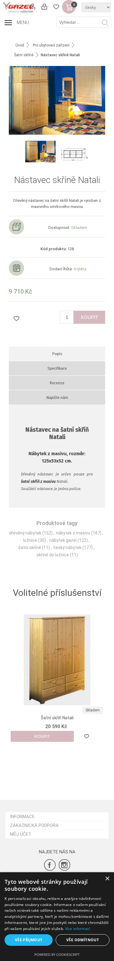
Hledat (104, 22)
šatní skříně (29, 547)
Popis (57, 353)
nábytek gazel (63, 540)
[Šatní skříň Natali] (57, 660)
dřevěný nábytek (25, 533)
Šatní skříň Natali (57, 717)
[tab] (57, 354)
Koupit (89, 317)
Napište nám (57, 397)
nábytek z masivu (73, 533)
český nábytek (67, 547)
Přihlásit (44, 7)
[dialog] (57, 916)
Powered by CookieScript (57, 954)
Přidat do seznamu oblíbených (86, 736)
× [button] (107, 878)
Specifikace (57, 368)
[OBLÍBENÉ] (56, 7)
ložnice (30, 540)
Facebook (50, 865)
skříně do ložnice (52, 554)
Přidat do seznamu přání (16, 318)
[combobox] (84, 22)
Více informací (77, 928)
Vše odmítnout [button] (82, 939)
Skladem (92, 710)
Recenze (57, 383)
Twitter (64, 865)
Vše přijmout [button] (29, 939)
